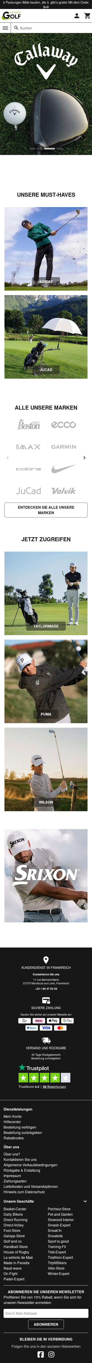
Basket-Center (15, 1208)
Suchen (26, 28)
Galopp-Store (14, 1235)
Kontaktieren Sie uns (46, 974)
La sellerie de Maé (18, 1257)
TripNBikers (57, 1262)
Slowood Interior (61, 1219)
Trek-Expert (57, 1252)
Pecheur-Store (59, 1208)
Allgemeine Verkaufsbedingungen (30, 1164)
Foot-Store (12, 1230)
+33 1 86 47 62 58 (46, 989)
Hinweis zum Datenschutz (24, 1191)
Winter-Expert (58, 1273)
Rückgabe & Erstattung (22, 1170)
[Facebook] (40, 1355)
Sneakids (55, 1235)
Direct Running (15, 1219)
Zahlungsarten (15, 1181)
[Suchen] (16, 28)
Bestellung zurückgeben (46, 1058)
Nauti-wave (13, 1268)
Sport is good (58, 1241)
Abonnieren (46, 1324)
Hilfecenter (12, 1121)
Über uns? (12, 1154)
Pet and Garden (60, 1214)
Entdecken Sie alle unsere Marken (46, 510)
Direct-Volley (14, 1225)
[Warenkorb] (87, 15)
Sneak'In (55, 1230)
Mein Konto (13, 1116)
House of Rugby (16, 1252)
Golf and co (13, 1241)
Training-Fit (57, 1246)
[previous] (7, 458)
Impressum (12, 1175)
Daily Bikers (13, 1214)
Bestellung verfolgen (20, 1127)
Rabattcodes (14, 1137)
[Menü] (5, 28)
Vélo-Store (56, 1268)
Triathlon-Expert (60, 1257)
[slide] (32, 148)
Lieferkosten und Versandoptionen (31, 1186)
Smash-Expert (59, 1225)
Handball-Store (16, 1246)
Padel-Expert (14, 1278)
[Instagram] (51, 1355)
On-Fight (10, 1273)
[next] (84, 458)
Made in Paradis (16, 1262)
